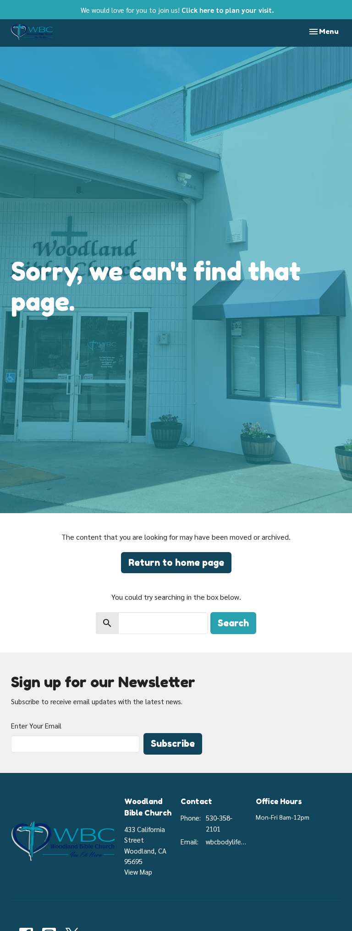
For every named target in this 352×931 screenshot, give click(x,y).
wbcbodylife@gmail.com (226, 841)
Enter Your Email (36, 725)
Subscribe (173, 743)
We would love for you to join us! (177, 9)
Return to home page (176, 562)
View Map (138, 871)
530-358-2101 (219, 822)
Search (233, 623)
